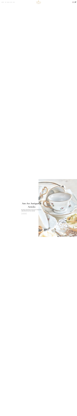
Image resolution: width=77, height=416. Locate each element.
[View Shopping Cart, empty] (75, 2)
